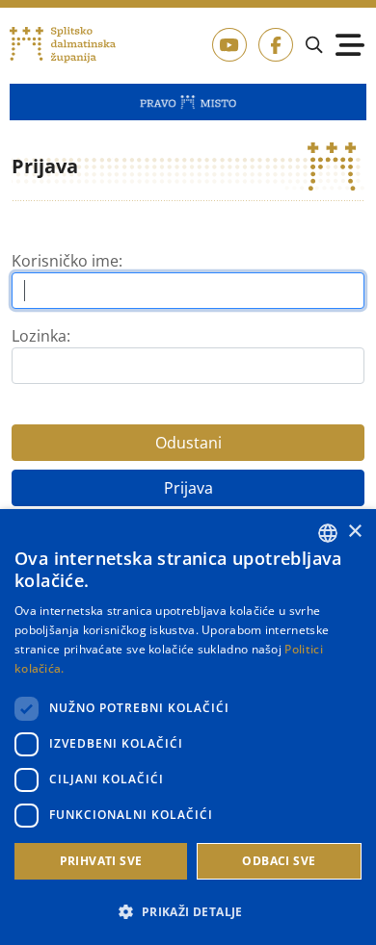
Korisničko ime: (67, 260)
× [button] (354, 531)
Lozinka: (41, 335)
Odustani (188, 442)
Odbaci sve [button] (278, 861)
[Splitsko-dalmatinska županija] (63, 45)
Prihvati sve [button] (101, 861)
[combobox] (327, 533)
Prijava (188, 487)
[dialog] (188, 727)
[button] (188, 911)
